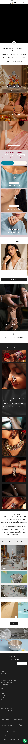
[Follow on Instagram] (5, 735)
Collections (3, 695)
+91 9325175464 (8, 708)
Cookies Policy (4, 684)
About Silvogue (18, 61)
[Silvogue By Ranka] (13, 2)
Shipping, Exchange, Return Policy (8, 680)
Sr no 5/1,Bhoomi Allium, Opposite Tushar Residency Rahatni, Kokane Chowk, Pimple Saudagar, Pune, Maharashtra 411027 (12, 725)
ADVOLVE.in (14, 740)
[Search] (23, 2)
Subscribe (22, 663)
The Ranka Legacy (10, 61)
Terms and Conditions (6, 678)
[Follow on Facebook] (2, 735)
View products (14, 90)
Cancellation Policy (5, 673)
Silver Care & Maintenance (7, 682)
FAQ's (2, 702)
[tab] (7, 163)
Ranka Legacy (4, 693)
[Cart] (26, 2)
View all (14, 623)
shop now (14, 491)
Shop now (14, 329)
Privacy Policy (4, 676)
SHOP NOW (14, 387)
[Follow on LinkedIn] (8, 735)
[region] (14, 23)
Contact (3, 699)
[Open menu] (2, 2)
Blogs (2, 697)
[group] (14, 23)
